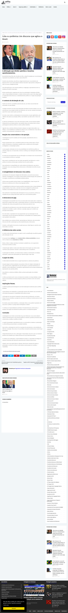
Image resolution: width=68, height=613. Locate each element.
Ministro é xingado (51, 370)
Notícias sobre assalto (51, 404)
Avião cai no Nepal (51, 321)
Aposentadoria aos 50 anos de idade (12, 596)
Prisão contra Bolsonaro (52, 470)
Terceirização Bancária (51, 513)
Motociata (49, 384)
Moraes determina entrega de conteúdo (55, 375)
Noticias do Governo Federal (52, 386)
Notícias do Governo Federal (52, 398)
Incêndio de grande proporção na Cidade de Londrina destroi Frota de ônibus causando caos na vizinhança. (58, 88)
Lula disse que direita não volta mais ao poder (16, 32)
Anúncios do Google (51, 302)
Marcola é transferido (51, 356)
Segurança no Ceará (51, 490)
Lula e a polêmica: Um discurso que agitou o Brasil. (7, 391)
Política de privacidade (48, 611)
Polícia (48, 452)
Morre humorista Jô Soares (52, 382)
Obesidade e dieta (50, 413)
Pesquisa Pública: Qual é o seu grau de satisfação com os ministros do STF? (33, 599)
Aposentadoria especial (52, 307)
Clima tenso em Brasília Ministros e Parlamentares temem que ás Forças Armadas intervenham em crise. (58, 49)
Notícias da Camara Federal (52, 394)
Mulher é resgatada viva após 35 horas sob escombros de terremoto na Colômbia (59, 123)
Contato (34, 611)
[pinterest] (59, 37)
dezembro (56, 164)
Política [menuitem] (8, 7)
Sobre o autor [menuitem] (48, 7)
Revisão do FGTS (50, 476)
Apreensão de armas (51, 309)
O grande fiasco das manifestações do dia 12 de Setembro (56, 409)
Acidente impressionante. (52, 292)
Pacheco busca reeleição (52, 434)
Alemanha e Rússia (51, 296)
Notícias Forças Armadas (52, 390)
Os (47, 420)
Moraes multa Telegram (51, 380)
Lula (48, 347)
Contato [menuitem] (55, 7)
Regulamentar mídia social (52, 474)
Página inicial (4, 32)
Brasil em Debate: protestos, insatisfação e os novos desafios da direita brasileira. (59, 114)
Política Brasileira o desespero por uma (55, 456)
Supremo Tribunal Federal (52, 503)
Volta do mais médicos (51, 517)
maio (56, 174)
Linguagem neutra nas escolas (53, 343)
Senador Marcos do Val (51, 492)
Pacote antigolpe (50, 438)
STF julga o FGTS (50, 484)
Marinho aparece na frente (52, 358)
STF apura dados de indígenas (53, 482)
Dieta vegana (49, 333)
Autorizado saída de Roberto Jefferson (54, 315)
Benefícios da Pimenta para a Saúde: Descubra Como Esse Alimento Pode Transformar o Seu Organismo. (59, 133)
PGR (48, 426)
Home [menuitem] (3, 7)
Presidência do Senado (51, 468)
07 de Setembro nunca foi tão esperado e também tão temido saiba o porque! (59, 79)
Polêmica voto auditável (52, 450)
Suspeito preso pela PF (51, 505)
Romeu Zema (49, 478)
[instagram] (63, 37)
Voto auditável (50, 519)
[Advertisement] (34, 19)
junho (56, 176)
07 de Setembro (50, 290)
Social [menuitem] (14, 7)
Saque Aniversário (50, 488)
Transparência (64, 611)
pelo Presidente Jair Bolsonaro (53, 521)
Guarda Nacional (50, 337)
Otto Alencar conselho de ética (53, 424)
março (56, 170)
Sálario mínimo (50, 511)
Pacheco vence (50, 436)
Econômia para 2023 (51, 335)
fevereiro (56, 168)
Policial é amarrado (51, 448)
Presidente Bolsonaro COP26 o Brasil (54, 462)
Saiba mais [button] (6, 605)
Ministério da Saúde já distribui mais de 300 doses (55, 373)
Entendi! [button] (14, 608)
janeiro (56, 166)
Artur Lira (49, 311)
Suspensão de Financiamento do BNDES (55, 507)
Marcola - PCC (50, 354)
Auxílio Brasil (49, 317)
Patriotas (49, 442)
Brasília (48, 323)
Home (30, 611)
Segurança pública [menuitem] (23, 7)
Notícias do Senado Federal (52, 402)
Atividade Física (50, 313)
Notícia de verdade (51, 388)
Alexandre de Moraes (51, 298)
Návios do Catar (50, 406)
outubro (56, 160)
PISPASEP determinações (52, 430)
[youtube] (52, 37)
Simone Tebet (50, 498)
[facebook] (48, 37)
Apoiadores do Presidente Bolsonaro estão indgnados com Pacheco (55, 305)
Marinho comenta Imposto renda (54, 360)
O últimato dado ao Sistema (52, 411)
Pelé (48, 444)
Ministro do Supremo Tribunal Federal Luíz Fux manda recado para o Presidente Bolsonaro (55, 367)
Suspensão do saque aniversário (53, 509)
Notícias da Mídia (50, 396)
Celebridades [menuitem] (33, 7)
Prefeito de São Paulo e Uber (53, 458)
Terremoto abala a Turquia (52, 515)
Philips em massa (50, 446)
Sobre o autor (40, 611)
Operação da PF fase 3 (51, 415)
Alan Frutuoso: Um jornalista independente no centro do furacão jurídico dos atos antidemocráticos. (59, 60)
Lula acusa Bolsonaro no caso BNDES (54, 349)
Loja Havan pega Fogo (51, 345)
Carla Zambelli (50, 327)
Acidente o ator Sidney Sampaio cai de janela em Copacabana (11, 590)
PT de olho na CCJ (50, 432)
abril (56, 172)
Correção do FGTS (50, 331)
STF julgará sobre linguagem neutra (54, 486)
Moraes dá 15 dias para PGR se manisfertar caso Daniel (55, 378)
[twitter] (56, 37)
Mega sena (49, 362)
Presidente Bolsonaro (51, 460)
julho (56, 154)
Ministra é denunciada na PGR (53, 364)
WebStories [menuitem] (41, 7)
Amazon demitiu (50, 300)
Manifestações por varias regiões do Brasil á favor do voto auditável (56, 352)
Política (48, 454)
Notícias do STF (50, 400)
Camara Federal (50, 325)
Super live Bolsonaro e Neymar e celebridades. (53, 501)
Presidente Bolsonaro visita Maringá (54, 464)
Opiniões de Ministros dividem (53, 417)
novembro (56, 162)
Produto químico (50, 472)
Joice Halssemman (50, 341)
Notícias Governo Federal (52, 392)
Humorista (49, 339)
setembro (56, 158)
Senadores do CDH (51, 494)
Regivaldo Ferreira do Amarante (23, 368)
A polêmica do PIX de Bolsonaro (12, 585)
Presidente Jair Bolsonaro (52, 466)
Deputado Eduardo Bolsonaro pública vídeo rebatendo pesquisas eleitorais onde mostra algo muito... (59, 69)
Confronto (49, 329)
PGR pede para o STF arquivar (53, 428)
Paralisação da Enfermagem (52, 440)
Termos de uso (57, 611)
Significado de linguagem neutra (53, 496)
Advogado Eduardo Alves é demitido (54, 294)
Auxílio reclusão (50, 319)
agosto (56, 156)
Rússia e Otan (50, 480)
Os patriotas (49, 422)
